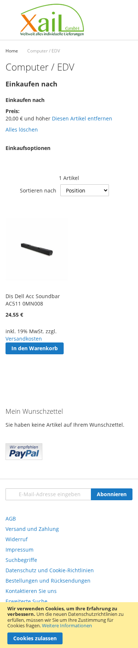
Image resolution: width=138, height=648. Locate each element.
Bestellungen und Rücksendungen (48, 580)
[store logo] (52, 20)
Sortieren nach (38, 190)
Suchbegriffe (21, 559)
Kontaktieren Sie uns (31, 590)
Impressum (19, 549)
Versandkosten (24, 338)
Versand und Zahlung (32, 528)
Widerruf (17, 539)
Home (12, 51)
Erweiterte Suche (26, 601)
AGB (11, 518)
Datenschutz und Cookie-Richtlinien (50, 570)
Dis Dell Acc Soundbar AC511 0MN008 (33, 300)
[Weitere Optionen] (24, 457)
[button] (12, 360)
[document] (69, 625)
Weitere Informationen (67, 625)
